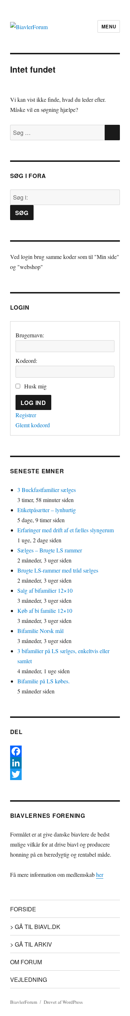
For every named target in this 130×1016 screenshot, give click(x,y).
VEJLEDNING (28, 979)
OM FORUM (26, 962)
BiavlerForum (23, 1002)
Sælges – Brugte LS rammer (49, 550)
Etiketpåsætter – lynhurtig (46, 510)
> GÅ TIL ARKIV (31, 944)
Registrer (26, 415)
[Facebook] (65, 751)
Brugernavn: (30, 335)
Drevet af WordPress (63, 1002)
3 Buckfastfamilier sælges (46, 489)
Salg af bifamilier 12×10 (45, 590)
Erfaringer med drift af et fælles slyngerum (65, 530)
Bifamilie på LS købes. (43, 681)
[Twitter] (65, 774)
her (99, 874)
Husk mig (35, 386)
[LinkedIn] (65, 763)
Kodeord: (26, 360)
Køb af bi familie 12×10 (44, 610)
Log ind (33, 402)
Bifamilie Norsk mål (40, 630)
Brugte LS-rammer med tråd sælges (57, 570)
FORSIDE (23, 909)
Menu (108, 26)
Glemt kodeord (33, 425)
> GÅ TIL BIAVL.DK (35, 926)
